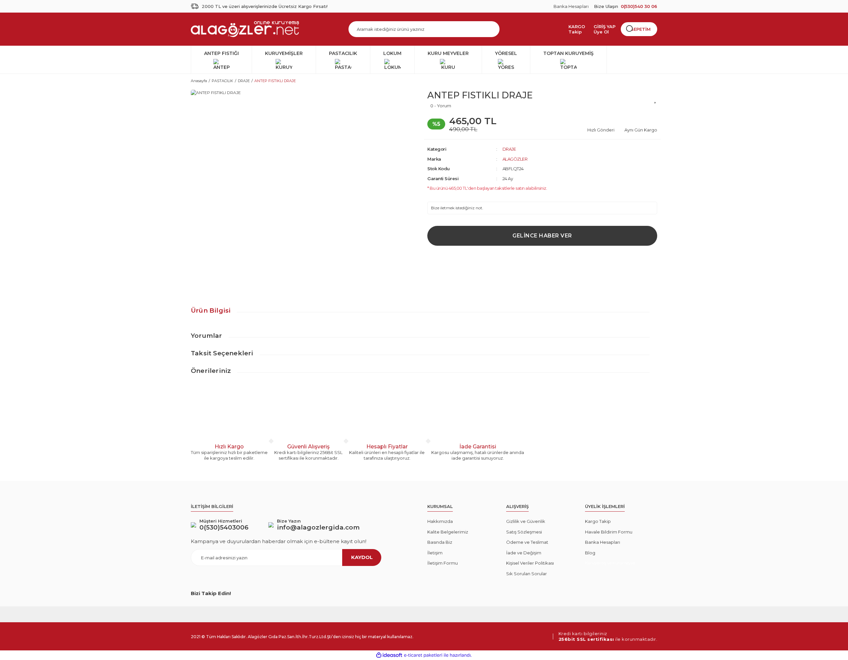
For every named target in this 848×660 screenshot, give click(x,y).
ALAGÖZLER (515, 159)
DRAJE (509, 149)
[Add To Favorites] (655, 98)
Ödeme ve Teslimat (527, 542)
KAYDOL (362, 557)
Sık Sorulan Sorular (526, 573)
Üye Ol (601, 31)
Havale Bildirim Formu (608, 531)
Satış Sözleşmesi (524, 531)
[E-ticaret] (423, 655)
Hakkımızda (440, 521)
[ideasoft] (389, 655)
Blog (590, 552)
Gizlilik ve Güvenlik (525, 521)
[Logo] (245, 29)
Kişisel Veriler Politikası (530, 563)
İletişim (435, 552)
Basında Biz (439, 542)
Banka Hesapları (571, 6)
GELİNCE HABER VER (542, 235)
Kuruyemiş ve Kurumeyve (610, 562)
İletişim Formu (442, 563)
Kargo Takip (598, 521)
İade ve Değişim (523, 552)
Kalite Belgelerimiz (447, 531)
